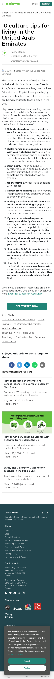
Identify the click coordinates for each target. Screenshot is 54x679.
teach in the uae (11, 328)
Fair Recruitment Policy (15, 557)
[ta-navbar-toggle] (3, 4)
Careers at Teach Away (14, 547)
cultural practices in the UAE (18, 319)
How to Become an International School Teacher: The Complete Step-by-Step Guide (26, 384)
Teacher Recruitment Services (18, 550)
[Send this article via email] (42, 365)
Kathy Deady (18, 52)
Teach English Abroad (14, 544)
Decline (27, 668)
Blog (4, 13)
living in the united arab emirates (21, 324)
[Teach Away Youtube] (14, 593)
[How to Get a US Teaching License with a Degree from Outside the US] (27, 433)
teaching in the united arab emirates (23, 337)
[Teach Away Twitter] (10, 593)
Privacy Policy (11, 553)
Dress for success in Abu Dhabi (25, 293)
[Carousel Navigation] (45, 513)
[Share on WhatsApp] (35, 365)
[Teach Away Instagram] (23, 593)
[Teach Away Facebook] (6, 593)
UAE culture (9, 341)
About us (9, 530)
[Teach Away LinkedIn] (19, 593)
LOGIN (35, 4)
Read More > (11, 403)
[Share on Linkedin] (27, 365)
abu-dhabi (8, 315)
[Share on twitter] (19, 365)
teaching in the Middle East (18, 332)
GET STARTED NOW (27, 306)
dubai (41, 319)
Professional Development (16, 540)
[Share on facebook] (12, 365)
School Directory (12, 537)
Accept (27, 661)
